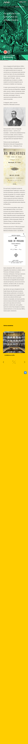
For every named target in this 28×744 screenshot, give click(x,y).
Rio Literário (12, 6)
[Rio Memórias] (7, 2)
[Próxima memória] (24, 362)
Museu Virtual (6, 6)
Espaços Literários (19, 6)
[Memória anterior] (3, 362)
